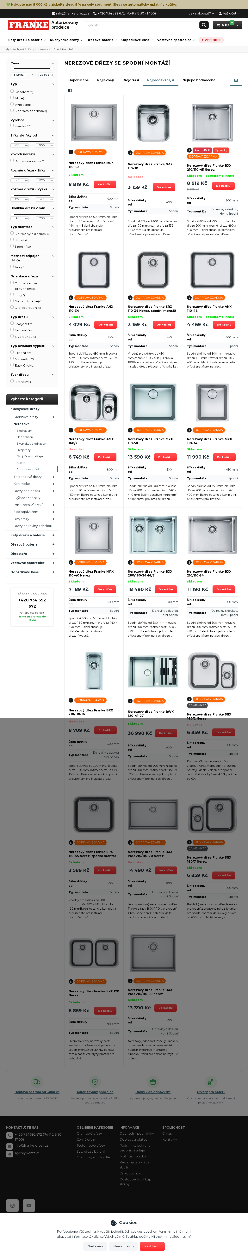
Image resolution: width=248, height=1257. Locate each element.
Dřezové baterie (100, 40)
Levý (20, 295)
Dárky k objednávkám (152, 1092)
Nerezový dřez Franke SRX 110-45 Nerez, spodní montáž (92, 854)
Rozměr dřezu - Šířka (28, 170)
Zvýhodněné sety (27, 498)
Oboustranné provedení (26, 286)
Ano (19, 267)
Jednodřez (25, 330)
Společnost (173, 1127)
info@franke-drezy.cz (31, 1145)
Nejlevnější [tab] (106, 80)
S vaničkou (25, 337)
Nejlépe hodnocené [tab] (199, 80)
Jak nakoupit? (200, 13)
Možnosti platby (133, 1156)
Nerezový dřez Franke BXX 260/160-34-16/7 (150, 573)
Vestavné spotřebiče (174, 40)
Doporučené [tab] (78, 80)
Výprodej (23, 105)
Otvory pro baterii (211, 1092)
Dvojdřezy (24, 450)
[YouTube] (29, 1205)
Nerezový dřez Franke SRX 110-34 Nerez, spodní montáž (152, 309)
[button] (237, 25)
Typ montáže (21, 227)
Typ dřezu (19, 317)
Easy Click (24, 365)
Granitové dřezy (26, 417)
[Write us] (9, 1154)
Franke (23, 126)
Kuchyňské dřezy (64, 40)
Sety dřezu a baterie (25, 40)
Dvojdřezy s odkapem (31, 456)
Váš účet (229, 13)
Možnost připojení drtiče (25, 258)
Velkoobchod (130, 1173)
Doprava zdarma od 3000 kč (37, 1092)
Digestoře (18, 554)
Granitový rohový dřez (94, 1157)
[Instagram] (12, 1205)
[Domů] (43, 25)
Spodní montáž (28, 469)
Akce (20, 98)
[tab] (236, 80)
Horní (21, 240)
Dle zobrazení (28, 308)
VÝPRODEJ (212, 40)
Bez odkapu (25, 437)
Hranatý (23, 382)
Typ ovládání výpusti (27, 346)
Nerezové (44, 49)
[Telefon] (9, 1135)
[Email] (9, 1146)
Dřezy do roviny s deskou (33, 526)
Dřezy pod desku (27, 491)
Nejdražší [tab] (131, 80)
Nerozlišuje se (28, 301)
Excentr (23, 353)
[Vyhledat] (204, 25)
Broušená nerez (30, 161)
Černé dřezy (86, 1139)
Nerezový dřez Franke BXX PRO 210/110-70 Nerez (150, 854)
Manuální (24, 359)
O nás (167, 1133)
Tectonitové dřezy (28, 477)
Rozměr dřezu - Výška (28, 189)
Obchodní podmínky (137, 1133)
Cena (14, 63)
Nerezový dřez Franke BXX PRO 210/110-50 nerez (150, 992)
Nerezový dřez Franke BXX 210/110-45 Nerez (209, 167)
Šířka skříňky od (23, 135)
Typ (13, 84)
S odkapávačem (26, 512)
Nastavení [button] (95, 1246)
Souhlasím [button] (152, 1246)
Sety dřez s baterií (91, 1151)
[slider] (12, 68)
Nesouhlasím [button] (123, 1246)
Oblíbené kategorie (95, 1127)
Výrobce (17, 120)
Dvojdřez (24, 324)
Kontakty (169, 1139)
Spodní (23, 246)
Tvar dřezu (19, 375)
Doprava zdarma (31, 111)
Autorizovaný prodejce (95, 1092)
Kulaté (21, 463)
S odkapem (24, 430)
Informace (129, 1127)
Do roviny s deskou (32, 234)
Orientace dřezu (24, 276)
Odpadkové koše (135, 40)
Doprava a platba (134, 1139)
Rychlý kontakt (27, 1153)
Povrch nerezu (22, 154)
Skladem (24, 92)
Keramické (22, 484)
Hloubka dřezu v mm (27, 208)
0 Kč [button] (227, 25)
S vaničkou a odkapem (32, 443)
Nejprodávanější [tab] (160, 80)
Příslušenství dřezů (29, 505)
